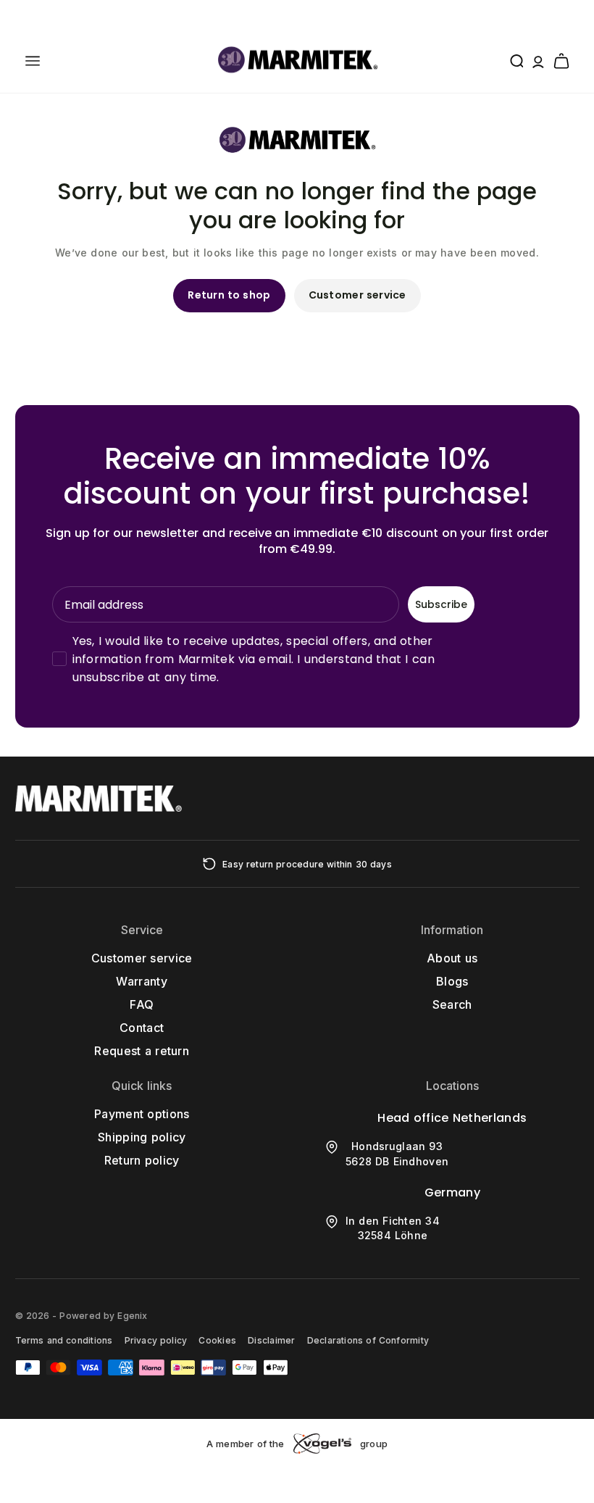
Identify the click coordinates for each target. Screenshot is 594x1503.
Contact (142, 1027)
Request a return (141, 1051)
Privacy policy (156, 1340)
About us (452, 958)
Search (452, 1004)
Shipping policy (142, 1137)
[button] (32, 60)
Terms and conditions (64, 1340)
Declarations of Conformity (368, 1340)
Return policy (142, 1160)
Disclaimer (271, 1340)
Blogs (452, 981)
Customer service (357, 295)
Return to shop (229, 295)
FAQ (142, 1004)
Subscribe (441, 604)
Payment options (142, 1114)
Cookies (217, 1340)
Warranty (141, 981)
